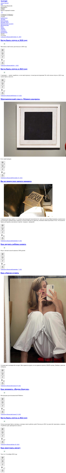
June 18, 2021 (15, 444)
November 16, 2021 (17, 178)
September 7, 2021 (17, 269)
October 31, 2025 (16, 37)
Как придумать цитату (11, 448)
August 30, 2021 (16, 385)
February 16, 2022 (17, 95)
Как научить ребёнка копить (13, 244)
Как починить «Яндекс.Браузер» (15, 389)
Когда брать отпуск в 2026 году (14, 40)
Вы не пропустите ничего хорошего (16, 181)
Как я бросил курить (10, 273)
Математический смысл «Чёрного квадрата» (20, 99)
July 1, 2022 (15, 65)
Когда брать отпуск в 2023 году (14, 69)
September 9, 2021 (17, 240)
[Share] (3, 63)
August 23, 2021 (16, 414)
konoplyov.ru (4, 18)
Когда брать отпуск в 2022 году (14, 418)
